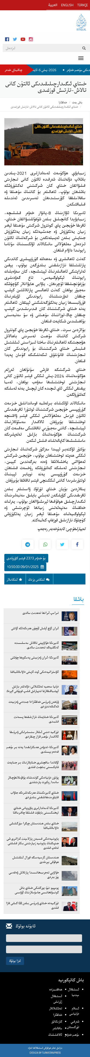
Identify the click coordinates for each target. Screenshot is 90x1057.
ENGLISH (67, 5)
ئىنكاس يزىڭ (36, 579)
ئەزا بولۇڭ (15, 960)
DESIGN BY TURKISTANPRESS (45, 1053)
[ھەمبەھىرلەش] (77, 544)
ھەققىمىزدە (55, 989)
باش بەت (77, 102)
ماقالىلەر (57, 1028)
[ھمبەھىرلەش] (62, 544)
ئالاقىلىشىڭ (55, 1034)
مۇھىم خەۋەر (72, 1034)
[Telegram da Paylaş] (28, 544)
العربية (52, 5)
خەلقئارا (63, 102)
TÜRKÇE (82, 5)
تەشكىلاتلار (55, 1008)
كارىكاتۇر (56, 1021)
